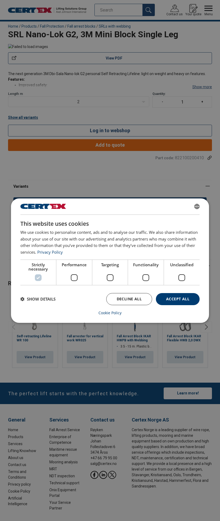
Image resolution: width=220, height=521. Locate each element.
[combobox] (197, 206)
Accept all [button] (177, 298)
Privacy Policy (50, 252)
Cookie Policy (110, 313)
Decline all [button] (129, 298)
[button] (38, 299)
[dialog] (110, 260)
